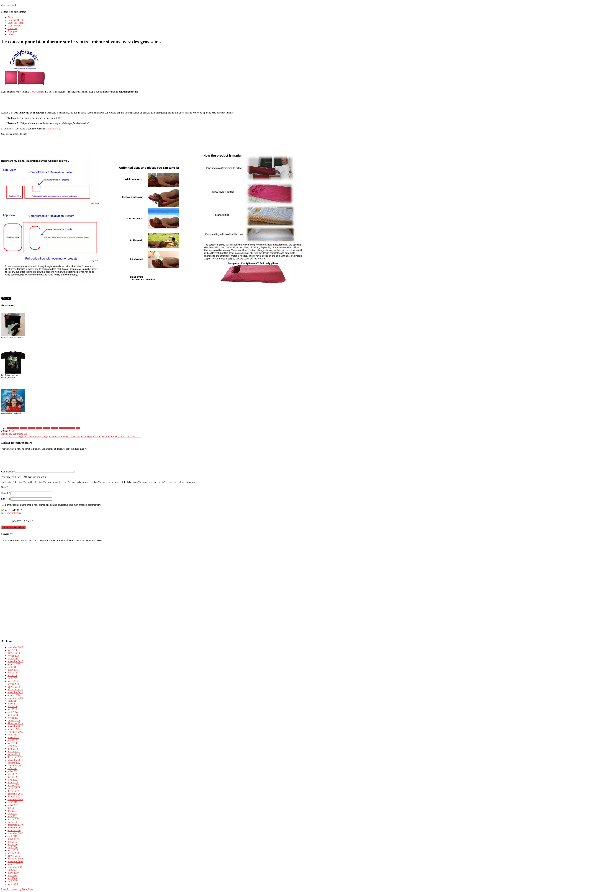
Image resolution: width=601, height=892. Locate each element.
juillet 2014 (13, 703)
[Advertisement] (300, 102)
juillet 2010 (13, 839)
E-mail (5, 493)
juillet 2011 (13, 805)
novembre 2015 (15, 661)
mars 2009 (13, 884)
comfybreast (13, 428)
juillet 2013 (13, 737)
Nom (4, 487)
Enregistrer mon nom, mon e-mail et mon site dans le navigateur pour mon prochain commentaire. (53, 504)
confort (23, 428)
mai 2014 (12, 709)
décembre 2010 (15, 824)
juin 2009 (12, 875)
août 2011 (12, 802)
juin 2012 (12, 774)
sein (61, 428)
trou (78, 428)
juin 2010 (12, 841)
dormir (39, 428)
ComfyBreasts (36, 91)
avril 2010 (13, 847)
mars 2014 (13, 715)
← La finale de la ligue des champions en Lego (24, 436)
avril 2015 (13, 678)
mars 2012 (13, 782)
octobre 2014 (14, 695)
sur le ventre (69, 428)
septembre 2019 (15, 647)
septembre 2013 (15, 731)
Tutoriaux (12, 28)
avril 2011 (12, 813)
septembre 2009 (15, 867)
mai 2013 (12, 743)
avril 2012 (13, 779)
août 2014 (12, 700)
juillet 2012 (13, 771)
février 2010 (14, 853)
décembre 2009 (15, 858)
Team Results (14, 25)
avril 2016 (13, 658)
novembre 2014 (15, 692)
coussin (31, 428)
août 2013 (12, 734)
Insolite (4, 433)
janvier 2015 (14, 686)
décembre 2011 (15, 791)
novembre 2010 (15, 827)
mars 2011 (13, 816)
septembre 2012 (15, 765)
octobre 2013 (14, 729)
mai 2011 (12, 810)
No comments (16, 433)
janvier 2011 (14, 822)
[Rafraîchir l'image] (11, 513)
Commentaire (8, 471)
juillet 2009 (13, 872)
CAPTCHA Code (22, 521)
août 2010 (12, 836)
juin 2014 (12, 706)
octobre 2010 (14, 830)
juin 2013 (12, 740)
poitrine (54, 428)
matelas (46, 428)
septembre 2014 (15, 698)
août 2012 (12, 768)
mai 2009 (12, 878)
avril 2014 (13, 712)
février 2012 (14, 785)
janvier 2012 (14, 788)
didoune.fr (9, 5)
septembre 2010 (15, 833)
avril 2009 (13, 881)
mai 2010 (12, 844)
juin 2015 (12, 672)
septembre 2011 (15, 799)
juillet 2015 (13, 669)
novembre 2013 (15, 726)
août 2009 (12, 870)
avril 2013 (13, 746)
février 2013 (14, 751)
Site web (5, 499)
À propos (12, 31)
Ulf (25, 433)
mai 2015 (12, 675)
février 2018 (14, 655)
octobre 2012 (14, 762)
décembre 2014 (15, 689)
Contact (11, 34)
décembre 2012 (15, 757)
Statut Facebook (15, 22)
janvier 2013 (14, 754)
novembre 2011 (15, 793)
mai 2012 (12, 777)
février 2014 (14, 717)
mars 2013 (13, 748)
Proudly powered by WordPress (17, 889)
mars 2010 (13, 850)
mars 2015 (13, 681)
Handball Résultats (17, 20)
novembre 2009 (15, 861)
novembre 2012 (15, 760)
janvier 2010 (14, 855)
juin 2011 (12, 808)
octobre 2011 (14, 796)
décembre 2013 (15, 723)
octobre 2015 (14, 664)
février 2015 (14, 684)
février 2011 (13, 819)
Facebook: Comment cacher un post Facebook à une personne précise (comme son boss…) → (95, 436)
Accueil (11, 17)
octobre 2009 (14, 864)
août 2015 (12, 667)
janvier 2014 (14, 720)
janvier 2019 (14, 653)
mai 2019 (12, 650)
